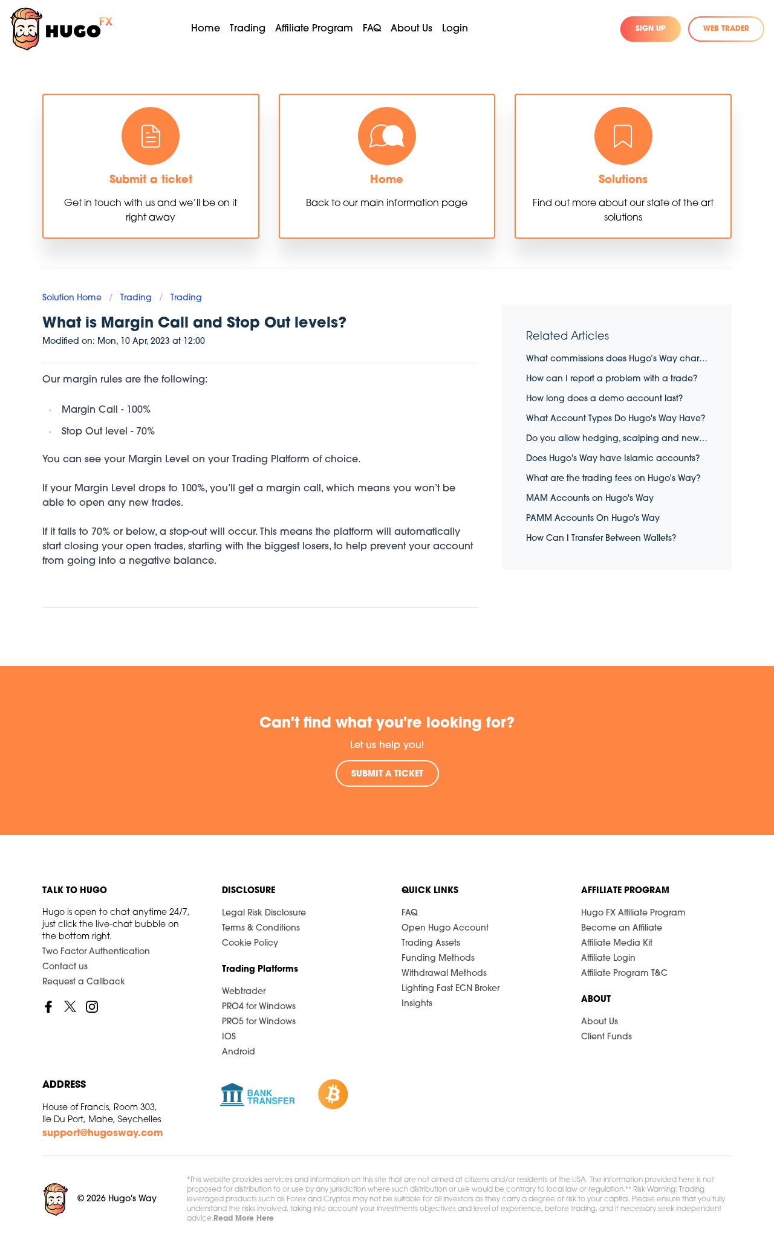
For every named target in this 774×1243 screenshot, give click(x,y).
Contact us (65, 967)
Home (205, 29)
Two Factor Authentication (96, 952)
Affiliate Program (314, 29)
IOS (229, 1037)
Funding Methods (438, 958)
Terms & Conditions (261, 928)
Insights (417, 1004)
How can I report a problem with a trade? (611, 379)
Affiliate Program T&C (624, 973)
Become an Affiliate (621, 928)
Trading (136, 298)
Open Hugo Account (445, 928)
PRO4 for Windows (259, 1007)
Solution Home (72, 298)
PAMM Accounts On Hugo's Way (593, 518)
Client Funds (606, 1037)
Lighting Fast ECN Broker (450, 988)
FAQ (372, 29)
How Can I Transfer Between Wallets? (601, 538)
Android (238, 1052)
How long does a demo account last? (604, 399)
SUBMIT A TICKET (387, 774)
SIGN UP (651, 29)
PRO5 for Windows (259, 1022)
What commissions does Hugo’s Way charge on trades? (616, 359)
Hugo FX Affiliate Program (633, 913)
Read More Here (243, 1218)
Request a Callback (83, 982)
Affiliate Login (608, 958)
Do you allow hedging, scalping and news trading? (616, 439)
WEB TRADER (726, 29)
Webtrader (243, 991)
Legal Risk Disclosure (264, 913)
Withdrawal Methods (444, 973)
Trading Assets (431, 943)
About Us (599, 1022)
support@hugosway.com (102, 1133)
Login (455, 29)
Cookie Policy (250, 943)
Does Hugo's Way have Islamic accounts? (613, 458)
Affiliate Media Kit (616, 943)
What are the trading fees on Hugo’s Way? (613, 478)
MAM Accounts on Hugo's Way (590, 498)
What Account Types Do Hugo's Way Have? (615, 419)
